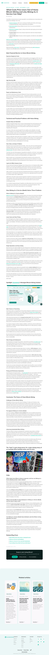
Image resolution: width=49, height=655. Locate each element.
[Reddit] (44, 642)
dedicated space (9, 149)
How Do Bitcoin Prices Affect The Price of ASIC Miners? (19, 542)
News (22, 646)
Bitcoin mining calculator (16, 391)
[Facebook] (41, 642)
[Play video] (24, 461)
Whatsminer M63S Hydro (14, 63)
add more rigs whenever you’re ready (13, 263)
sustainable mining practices (36, 435)
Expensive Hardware (13, 22)
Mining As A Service (10, 195)
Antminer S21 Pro (36, 60)
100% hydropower (36, 47)
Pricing (22, 638)
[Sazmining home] (5, 3)
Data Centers (15, 642)
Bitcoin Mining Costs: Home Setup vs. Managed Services (20, 537)
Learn (22, 643)
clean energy (16, 47)
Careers (15, 640)
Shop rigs (15, 556)
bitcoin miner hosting (34, 312)
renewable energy (37, 341)
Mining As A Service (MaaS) (11, 39)
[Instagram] (38, 642)
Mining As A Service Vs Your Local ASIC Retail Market (19, 541)
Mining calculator (22, 556)
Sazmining (38, 39)
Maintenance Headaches (14, 29)
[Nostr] (44, 639)
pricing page (11, 43)
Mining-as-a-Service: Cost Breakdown (16, 539)
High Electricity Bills (13, 26)
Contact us (31, 642)
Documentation (24, 651)
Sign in (46, 2)
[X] (38, 639)
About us (15, 638)
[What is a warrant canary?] (31, 650)
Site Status (31, 639)
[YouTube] (38, 645)
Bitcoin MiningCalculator (23, 641)
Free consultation (32, 556)
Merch (15, 644)
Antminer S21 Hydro (38, 63)
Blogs (22, 645)
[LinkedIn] (41, 639)
